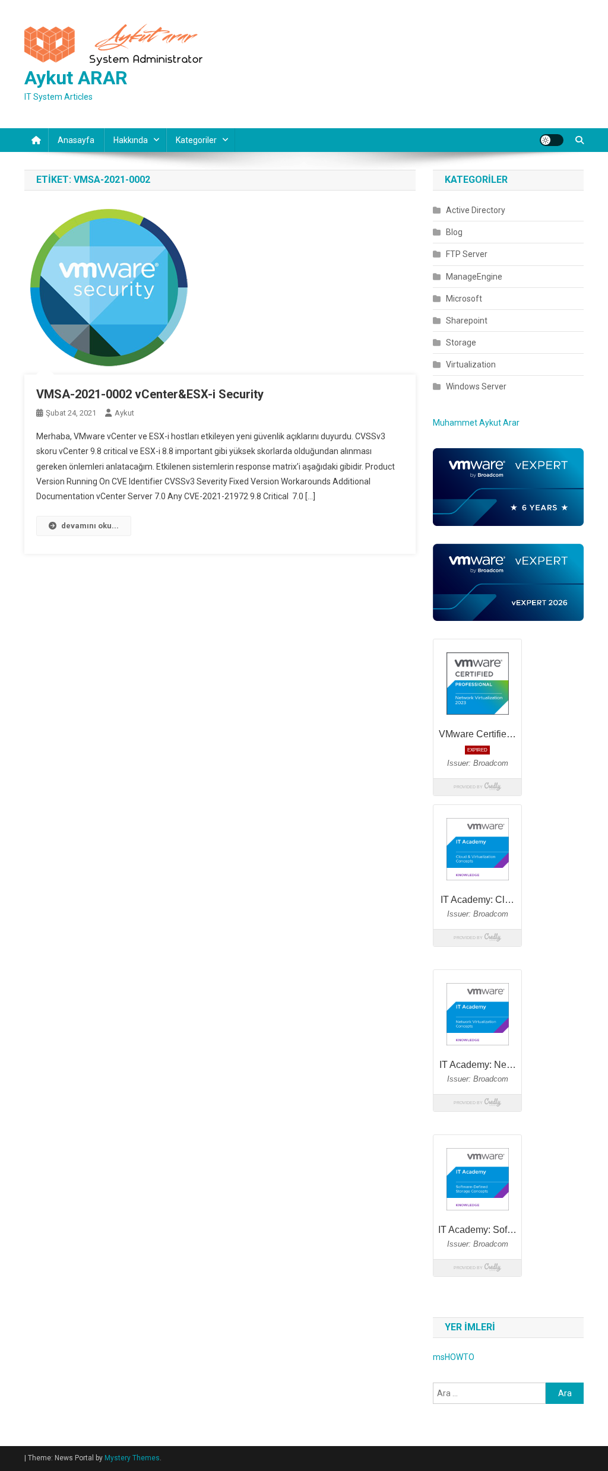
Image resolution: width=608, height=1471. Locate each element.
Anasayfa (76, 140)
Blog (454, 232)
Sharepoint (466, 320)
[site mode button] (551, 140)
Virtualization (471, 364)
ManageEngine (474, 276)
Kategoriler (196, 140)
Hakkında (130, 140)
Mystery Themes (132, 1458)
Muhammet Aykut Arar (476, 422)
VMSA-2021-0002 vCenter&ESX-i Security (150, 394)
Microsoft (464, 298)
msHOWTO (453, 1357)
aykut (124, 412)
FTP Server (466, 254)
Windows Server (476, 386)
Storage (461, 342)
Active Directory (475, 210)
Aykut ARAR (76, 77)
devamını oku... (90, 525)
